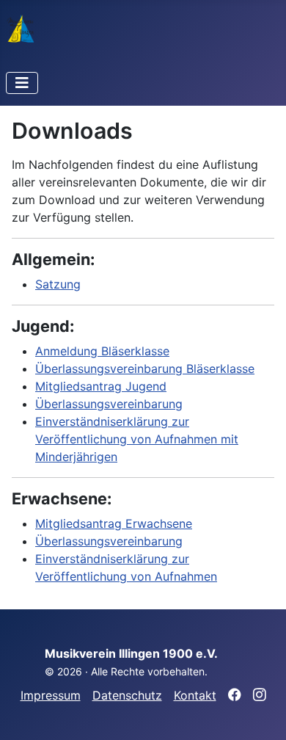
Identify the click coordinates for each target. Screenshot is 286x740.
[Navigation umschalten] (22, 83)
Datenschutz (127, 695)
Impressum (51, 695)
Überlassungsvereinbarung (109, 403)
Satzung (58, 284)
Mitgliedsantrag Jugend (100, 386)
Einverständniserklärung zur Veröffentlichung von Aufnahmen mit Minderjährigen (136, 439)
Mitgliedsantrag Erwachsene (113, 523)
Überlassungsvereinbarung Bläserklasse (144, 368)
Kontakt (195, 695)
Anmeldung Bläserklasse (102, 351)
